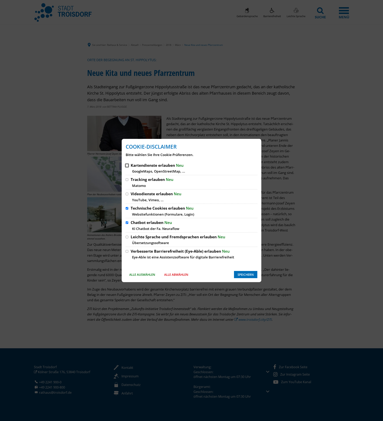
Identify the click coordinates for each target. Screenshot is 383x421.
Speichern (246, 275)
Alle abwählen (176, 275)
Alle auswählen (142, 275)
